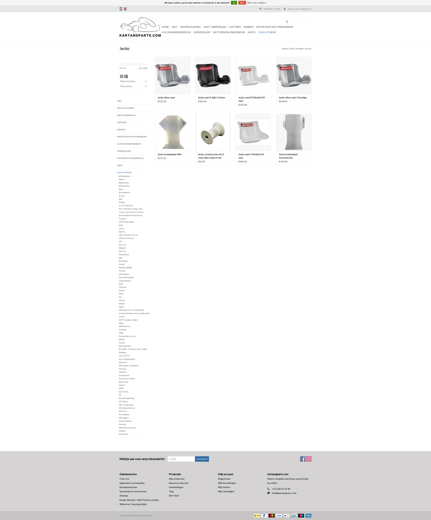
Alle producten (177, 478)
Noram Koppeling (126, 398)
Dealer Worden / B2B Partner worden (139, 499)
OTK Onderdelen (126, 222)
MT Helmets (124, 414)
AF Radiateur (124, 176)
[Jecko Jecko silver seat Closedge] (293, 75)
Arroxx (122, 196)
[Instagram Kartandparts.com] (308, 459)
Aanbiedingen (176, 487)
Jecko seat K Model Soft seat (251, 156)
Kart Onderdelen (215, 26)
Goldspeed (124, 254)
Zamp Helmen (125, 281)
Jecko (308, 48)
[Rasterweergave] (122, 76)
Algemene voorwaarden (132, 483)
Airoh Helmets (125, 421)
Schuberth (123, 434)
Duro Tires (124, 392)
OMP (121, 388)
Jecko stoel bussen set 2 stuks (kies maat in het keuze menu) (211, 156)
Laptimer (235, 26)
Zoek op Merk (267, 32)
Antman (122, 431)
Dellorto (122, 372)
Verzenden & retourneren (133, 491)
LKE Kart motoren (126, 238)
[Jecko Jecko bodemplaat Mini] (172, 132)
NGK (121, 284)
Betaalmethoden (128, 487)
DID (120, 258)
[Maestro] (300, 515)
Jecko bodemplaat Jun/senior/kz (288, 156)
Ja (234, 3)
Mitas (121, 307)
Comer (122, 316)
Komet (122, 264)
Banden (248, 26)
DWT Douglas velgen (128, 320)
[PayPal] (264, 515)
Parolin (122, 271)
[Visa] (278, 515)
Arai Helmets (124, 192)
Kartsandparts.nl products (130, 215)
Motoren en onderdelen (229, 32)
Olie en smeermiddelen (176, 32)
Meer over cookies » (257, 3)
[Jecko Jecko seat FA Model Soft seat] (253, 75)
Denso (122, 300)
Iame (121, 225)
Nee (242, 3)
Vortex (122, 343)
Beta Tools (123, 382)
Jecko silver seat (166, 97)
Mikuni (122, 339)
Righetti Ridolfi (125, 267)
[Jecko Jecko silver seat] (172, 75)
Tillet (121, 333)
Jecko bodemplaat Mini (169, 154)
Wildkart (122, 352)
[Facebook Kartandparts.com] (303, 459)
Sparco (122, 231)
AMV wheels (124, 186)
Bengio (122, 202)
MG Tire (122, 251)
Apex (121, 189)
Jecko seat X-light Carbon (211, 97)
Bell (120, 199)
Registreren (224, 478)
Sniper (122, 290)
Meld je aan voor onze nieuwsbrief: (142, 459)
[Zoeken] (287, 21)
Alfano (122, 179)
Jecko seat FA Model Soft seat (251, 99)
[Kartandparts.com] (140, 27)
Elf (120, 395)
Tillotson (123, 287)
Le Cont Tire (124, 356)
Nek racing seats (126, 405)
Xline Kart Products (127, 428)
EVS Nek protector (127, 408)
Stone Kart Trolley (127, 378)
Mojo (121, 294)
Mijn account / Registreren (299, 9)
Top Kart (122, 219)
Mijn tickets (224, 487)
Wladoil (122, 248)
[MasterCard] (271, 515)
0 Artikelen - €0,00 (271, 9)
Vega (121, 323)
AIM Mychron (125, 326)
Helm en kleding (190, 26)
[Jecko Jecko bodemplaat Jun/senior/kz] (293, 132)
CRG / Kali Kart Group (128, 235)
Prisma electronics (127, 336)
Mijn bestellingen (227, 483)
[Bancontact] (286, 515)
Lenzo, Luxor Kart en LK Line (131, 212)
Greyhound (124, 375)
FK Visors (123, 411)
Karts (252, 32)
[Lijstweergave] (126, 76)
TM (120, 241)
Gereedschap (201, 32)
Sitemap (124, 495)
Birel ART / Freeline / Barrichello (133, 349)
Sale (174, 26)
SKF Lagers (124, 418)
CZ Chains (123, 401)
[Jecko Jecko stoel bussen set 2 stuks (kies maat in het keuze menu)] (213, 132)
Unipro (122, 385)
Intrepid (122, 424)
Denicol (122, 245)
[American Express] (307, 515)
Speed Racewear (126, 277)
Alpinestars (124, 183)
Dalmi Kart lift (125, 346)
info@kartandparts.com (284, 493)
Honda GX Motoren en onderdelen (134, 313)
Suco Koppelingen (127, 359)
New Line (123, 362)
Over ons (124, 478)
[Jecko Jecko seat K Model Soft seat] (253, 132)
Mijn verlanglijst (226, 491)
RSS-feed (174, 495)
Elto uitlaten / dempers (129, 365)
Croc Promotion (126, 205)
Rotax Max (123, 261)
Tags (171, 491)
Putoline (122, 330)
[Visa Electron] (293, 515)
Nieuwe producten (179, 483)
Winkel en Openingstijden (133, 504)
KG (120, 297)
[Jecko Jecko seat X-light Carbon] (213, 75)
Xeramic (122, 369)
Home (165, 26)
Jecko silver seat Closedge (293, 97)
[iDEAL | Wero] (256, 515)
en (125, 9)
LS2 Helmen (124, 274)
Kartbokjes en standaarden (274, 26)
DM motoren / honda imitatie (131, 310)
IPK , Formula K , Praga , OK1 (130, 209)
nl (121, 9)
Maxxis (122, 303)
